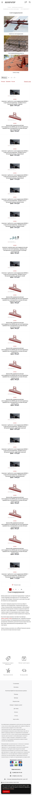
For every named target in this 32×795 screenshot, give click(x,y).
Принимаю (6, 791)
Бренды (16, 697)
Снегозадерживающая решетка (16, 53)
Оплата (16, 712)
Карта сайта (16, 719)
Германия (8, 81)
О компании (16, 683)
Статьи (16, 715)
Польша (3, 81)
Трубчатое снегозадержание (16, 33)
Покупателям (16, 701)
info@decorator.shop (17, 775)
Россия (13, 81)
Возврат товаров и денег (16, 705)
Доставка (16, 708)
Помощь (16, 694)
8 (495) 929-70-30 (17, 772)
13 (21, 589)
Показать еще (27, 81)
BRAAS (3, 618)
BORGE (14, 99)
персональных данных (8, 788)
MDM (10, 618)
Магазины (16, 687)
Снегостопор (16, 72)
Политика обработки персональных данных (16, 690)
